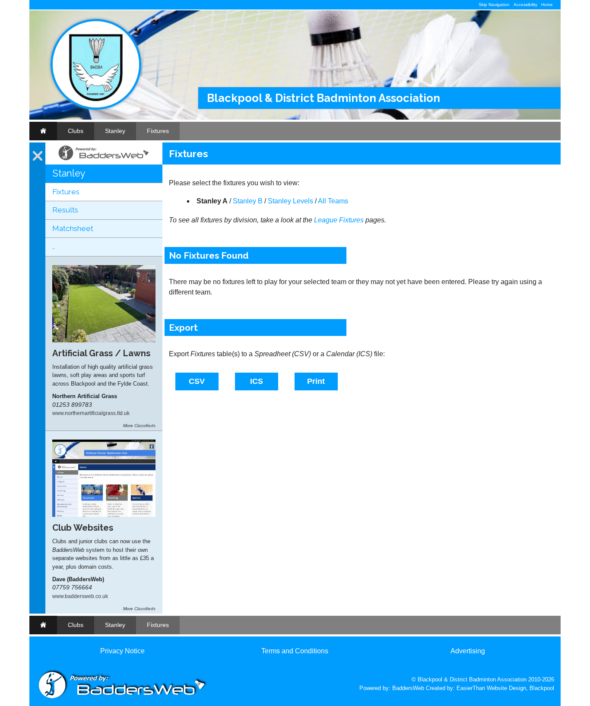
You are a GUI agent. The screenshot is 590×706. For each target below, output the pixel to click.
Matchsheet (72, 228)
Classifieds (144, 425)
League (325, 220)
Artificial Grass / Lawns (101, 353)
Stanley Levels (290, 201)
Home (547, 4)
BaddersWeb (408, 688)
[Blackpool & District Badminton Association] (96, 107)
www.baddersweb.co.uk (80, 596)
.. (53, 246)
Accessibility (525, 4)
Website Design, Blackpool (520, 688)
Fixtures (158, 130)
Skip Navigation (494, 4)
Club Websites (82, 527)
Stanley (115, 130)
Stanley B (248, 201)
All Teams (333, 201)
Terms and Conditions (294, 651)
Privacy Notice (122, 651)
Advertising (467, 651)
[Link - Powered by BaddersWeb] (103, 160)
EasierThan (471, 688)
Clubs (75, 130)
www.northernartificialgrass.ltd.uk (91, 413)
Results (65, 210)
